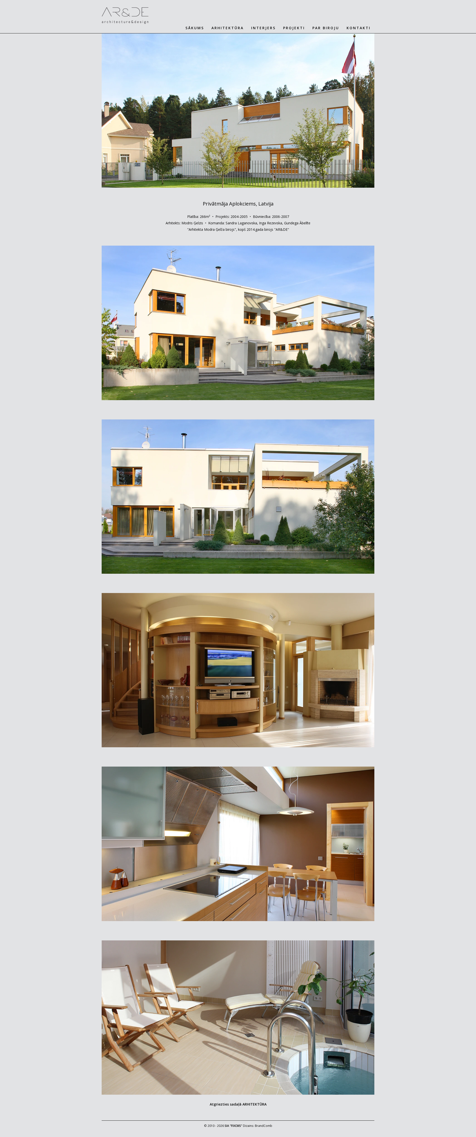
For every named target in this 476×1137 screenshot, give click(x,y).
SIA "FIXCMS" (233, 1126)
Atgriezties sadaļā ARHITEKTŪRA (238, 1104)
